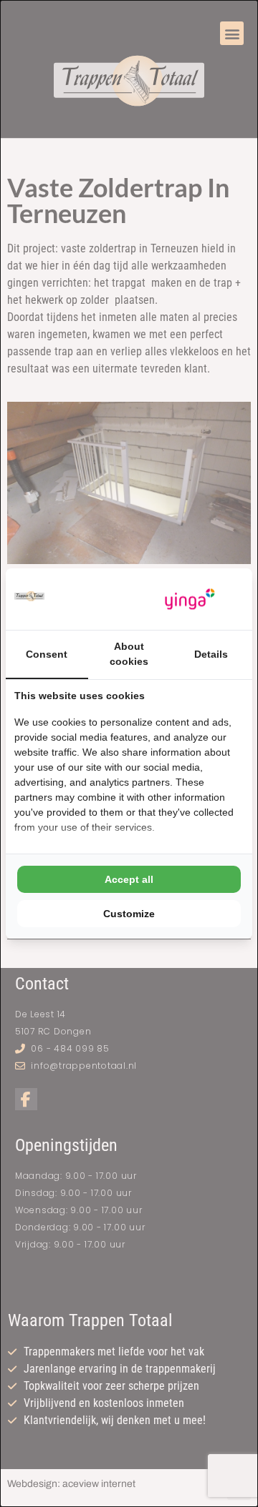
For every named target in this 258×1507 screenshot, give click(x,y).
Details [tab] (211, 654)
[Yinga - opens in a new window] (190, 599)
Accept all (129, 879)
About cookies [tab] (129, 654)
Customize (129, 913)
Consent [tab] (46, 654)
